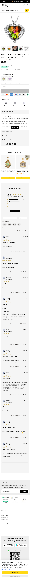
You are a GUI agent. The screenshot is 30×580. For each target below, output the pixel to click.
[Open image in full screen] (28, 17)
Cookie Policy (4, 519)
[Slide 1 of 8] (3, 48)
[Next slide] (28, 30)
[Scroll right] (29, 167)
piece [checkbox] (19, 224)
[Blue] (9, 78)
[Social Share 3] (12, 144)
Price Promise (4, 515)
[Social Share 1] (7, 144)
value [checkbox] (9, 224)
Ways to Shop (4, 510)
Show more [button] (5, 227)
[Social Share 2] (10, 144)
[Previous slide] (1, 30)
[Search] (27, 10)
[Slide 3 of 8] (15, 48)
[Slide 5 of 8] (26, 48)
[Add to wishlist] (27, 55)
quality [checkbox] (4, 224)
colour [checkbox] (14, 224)
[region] (14, 200)
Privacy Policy (4, 517)
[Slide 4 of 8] (20, 48)
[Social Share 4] (15, 144)
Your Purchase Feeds (6, 513)
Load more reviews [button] (15, 466)
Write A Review (15, 211)
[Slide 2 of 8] (9, 48)
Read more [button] (5, 390)
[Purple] (3, 78)
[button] (23, 251)
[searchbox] (9, 218)
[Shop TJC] (10, 6)
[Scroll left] (2, 167)
